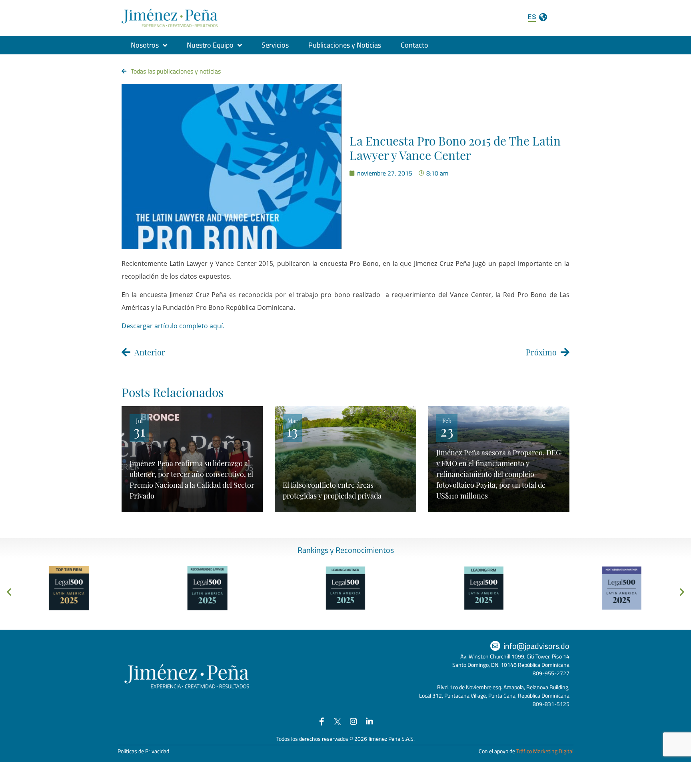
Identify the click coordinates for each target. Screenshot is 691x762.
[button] (9, 592)
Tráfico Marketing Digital (544, 751)
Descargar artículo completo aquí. (173, 325)
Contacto (414, 45)
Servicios (275, 45)
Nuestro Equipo (210, 45)
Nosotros (145, 45)
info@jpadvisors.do (536, 646)
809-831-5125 (551, 704)
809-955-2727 (551, 673)
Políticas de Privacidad (143, 751)
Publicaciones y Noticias (344, 45)
